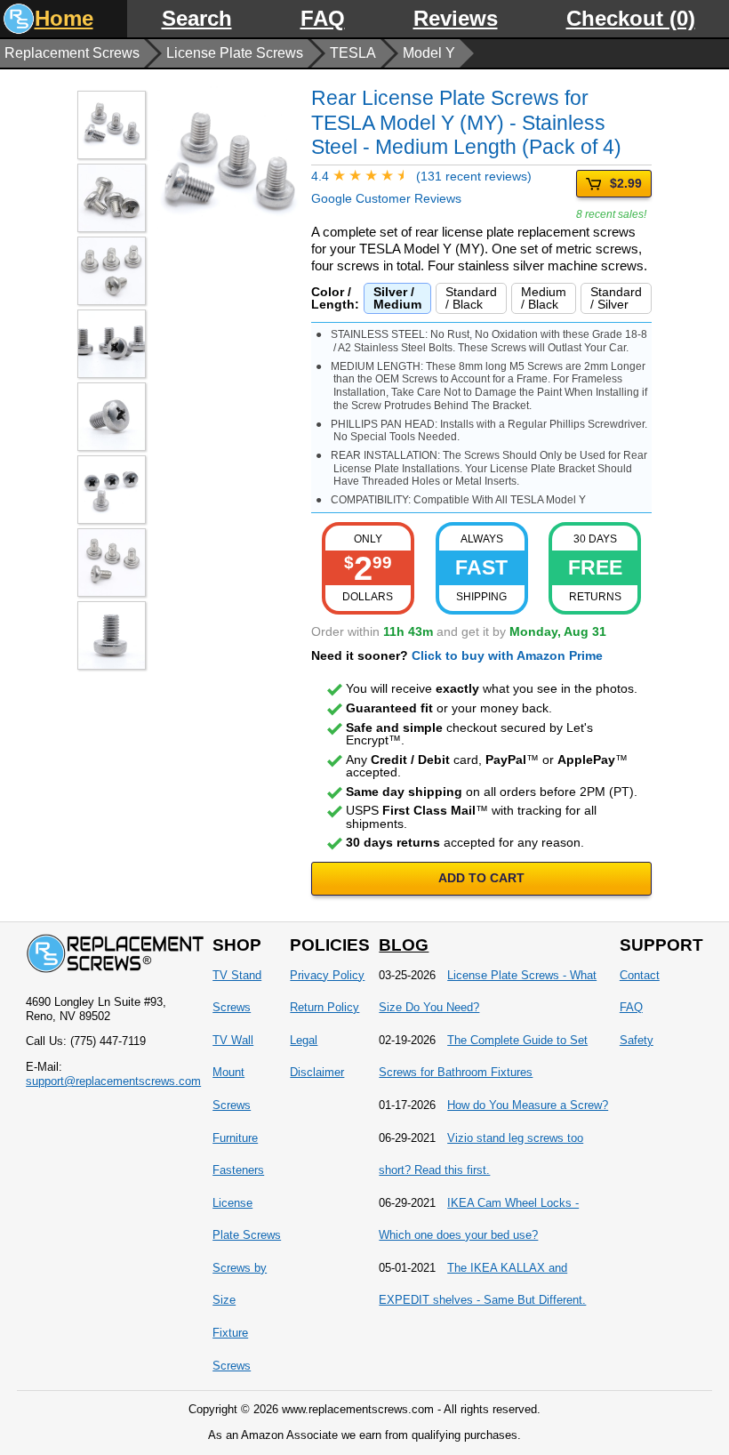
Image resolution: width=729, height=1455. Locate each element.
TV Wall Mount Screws (232, 1072)
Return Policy (324, 1007)
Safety (636, 1040)
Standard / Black (471, 298)
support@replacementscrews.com (113, 1081)
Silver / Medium (397, 298)
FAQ (322, 18)
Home (64, 18)
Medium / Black (543, 298)
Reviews (455, 18)
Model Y (429, 52)
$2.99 (626, 183)
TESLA (353, 52)
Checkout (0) (630, 18)
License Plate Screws (234, 52)
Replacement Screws (72, 52)
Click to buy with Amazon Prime (507, 655)
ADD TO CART (481, 878)
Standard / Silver (616, 298)
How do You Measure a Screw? (527, 1105)
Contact (640, 975)
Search (197, 18)
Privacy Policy (327, 975)
